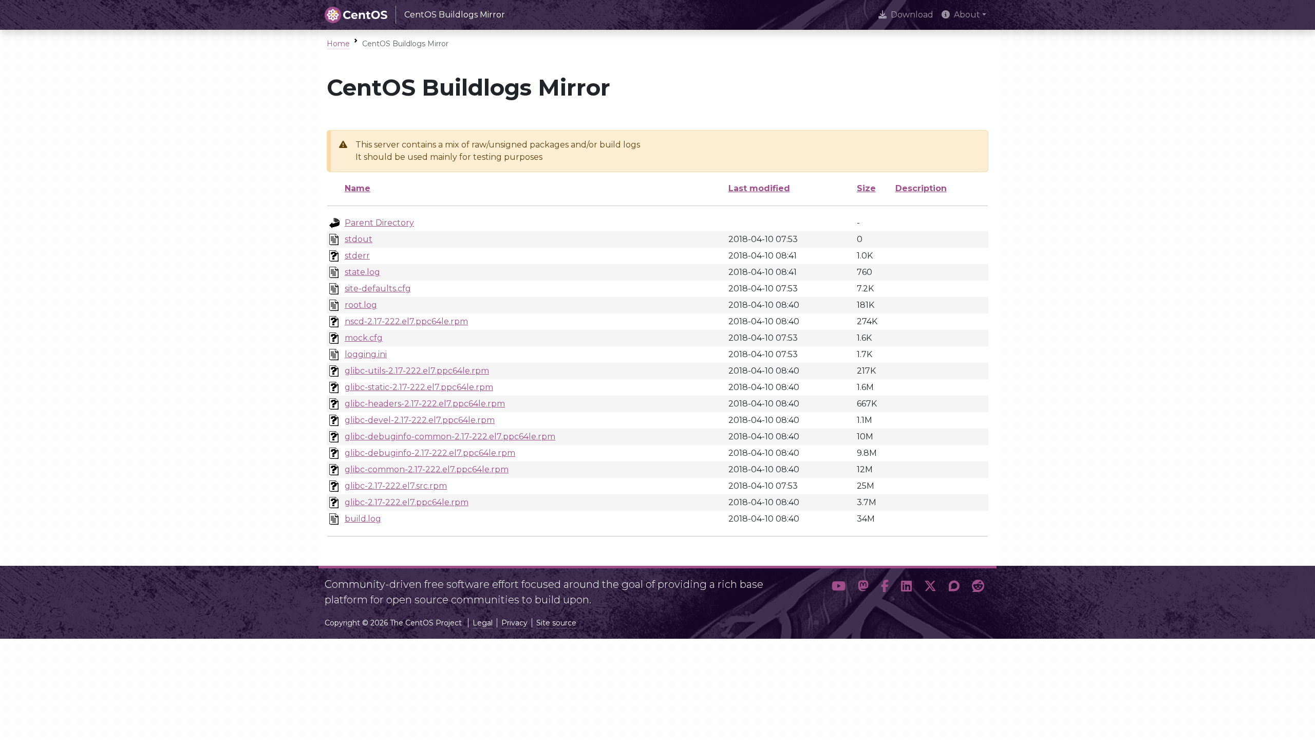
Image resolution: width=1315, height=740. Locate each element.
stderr (357, 256)
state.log (362, 272)
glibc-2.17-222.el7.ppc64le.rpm (406, 502)
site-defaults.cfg (378, 288)
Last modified (759, 188)
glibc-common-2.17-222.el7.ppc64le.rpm (427, 469)
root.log (361, 305)
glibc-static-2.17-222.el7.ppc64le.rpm (419, 387)
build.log (363, 519)
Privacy (514, 622)
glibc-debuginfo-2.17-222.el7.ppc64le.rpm (430, 453)
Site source (556, 622)
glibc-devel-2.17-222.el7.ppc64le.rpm (420, 420)
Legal (483, 622)
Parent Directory (379, 223)
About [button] (967, 15)
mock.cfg (364, 338)
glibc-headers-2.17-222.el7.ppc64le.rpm (425, 404)
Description (921, 188)
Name (357, 188)
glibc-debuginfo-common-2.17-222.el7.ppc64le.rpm (450, 436)
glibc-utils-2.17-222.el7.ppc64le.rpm (417, 371)
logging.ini (366, 354)
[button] (838, 588)
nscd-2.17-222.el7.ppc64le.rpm (406, 321)
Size (866, 188)
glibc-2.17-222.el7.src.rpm (396, 486)
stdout (358, 239)
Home (338, 43)
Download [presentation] (912, 15)
